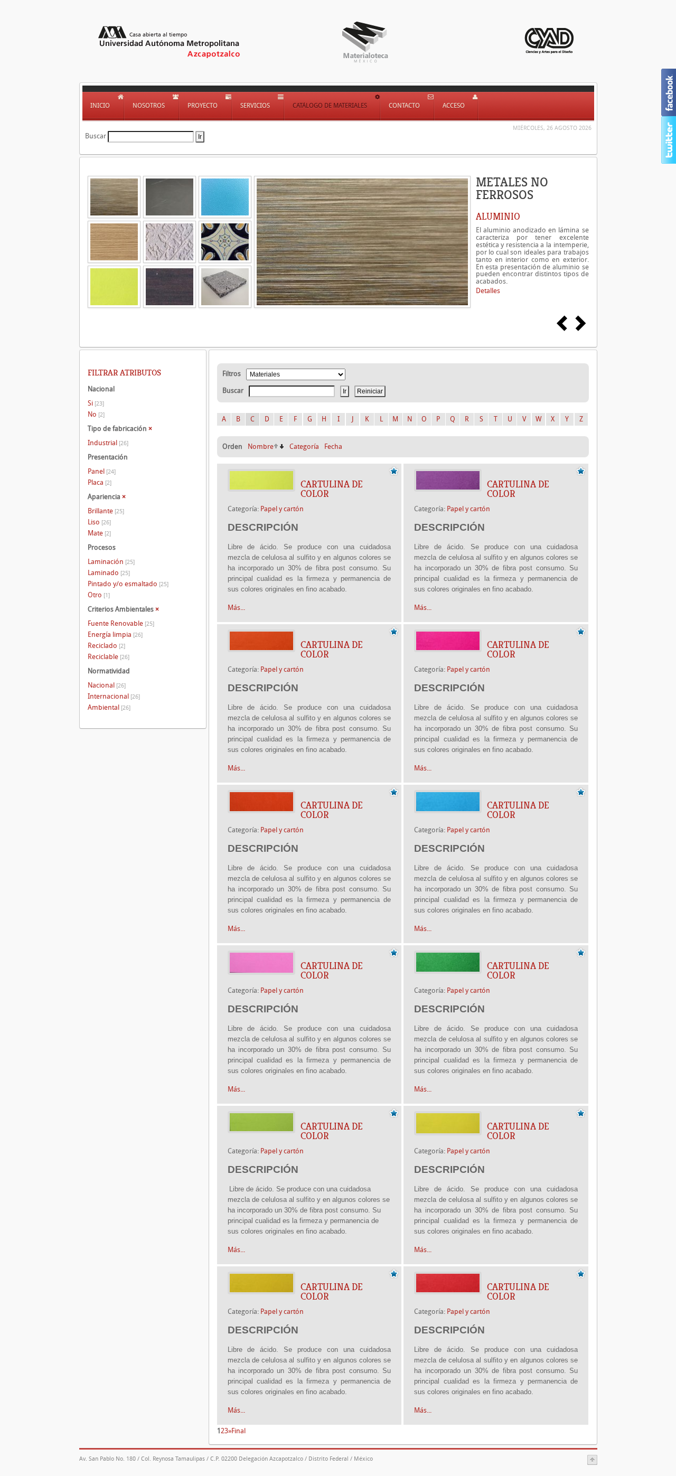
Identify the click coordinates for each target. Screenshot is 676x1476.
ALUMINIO (498, 216)
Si (96, 403)
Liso (99, 522)
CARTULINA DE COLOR (332, 489)
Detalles (488, 291)
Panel (102, 471)
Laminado (109, 573)
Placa (99, 482)
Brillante (106, 511)
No (96, 414)
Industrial (108, 443)
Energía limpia (115, 634)
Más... (236, 608)
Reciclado (106, 646)
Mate (99, 533)
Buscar (95, 136)
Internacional (114, 696)
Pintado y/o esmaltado (128, 584)
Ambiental (109, 707)
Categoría (304, 446)
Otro (99, 595)
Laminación (111, 562)
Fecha (333, 446)
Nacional (107, 685)
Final (238, 1431)
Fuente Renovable (121, 623)
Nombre (261, 446)
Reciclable (108, 657)
